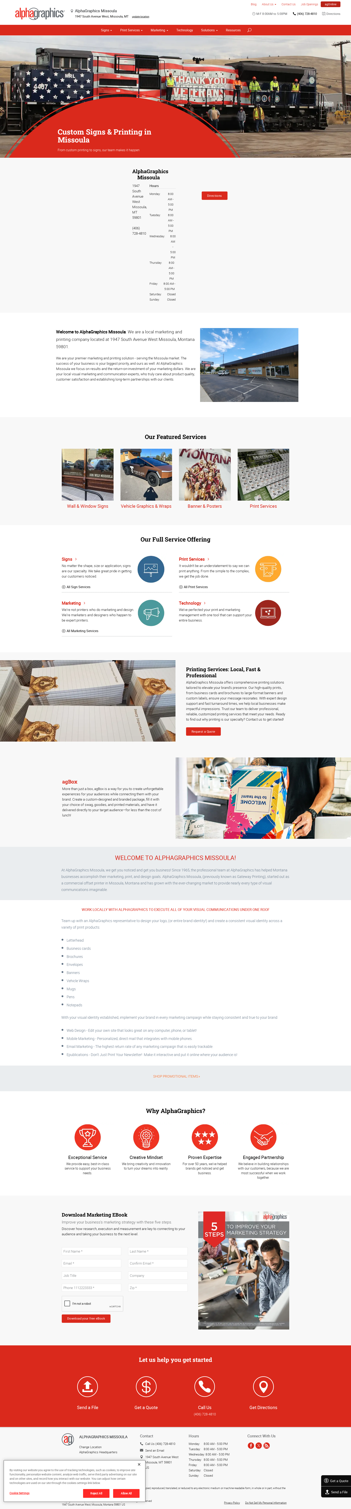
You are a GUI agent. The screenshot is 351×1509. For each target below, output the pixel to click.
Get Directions (263, 1407)
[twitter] (258, 1445)
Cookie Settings (19, 1493)
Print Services (130, 30)
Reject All (96, 1493)
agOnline (331, 4)
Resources (233, 30)
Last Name (134, 1245)
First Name (68, 1245)
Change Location (90, 1447)
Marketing (158, 30)
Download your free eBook (86, 1318)
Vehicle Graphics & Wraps (146, 506)
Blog (254, 4)
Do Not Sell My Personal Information (266, 1503)
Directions (333, 14)
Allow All (126, 1493)
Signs (105, 30)
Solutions (208, 30)
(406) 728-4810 (307, 14)
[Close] (139, 1464)
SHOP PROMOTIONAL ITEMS (175, 1076)
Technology (184, 30)
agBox (69, 781)
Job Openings (309, 4)
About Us (267, 4)
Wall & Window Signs (87, 506)
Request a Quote (203, 731)
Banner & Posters (205, 506)
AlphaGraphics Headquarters (98, 1452)
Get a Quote (339, 1480)
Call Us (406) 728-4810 (160, 1444)
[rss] (266, 1445)
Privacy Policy (232, 1503)
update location (140, 16)
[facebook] (251, 1445)
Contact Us (289, 4)
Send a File (339, 1492)
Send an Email (154, 1450)
